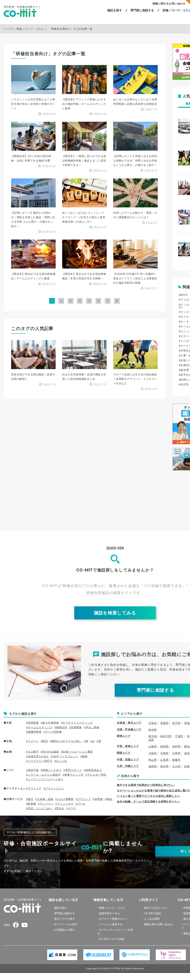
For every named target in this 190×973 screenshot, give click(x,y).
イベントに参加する (110, 924)
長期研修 (76, 727)
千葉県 (179, 736)
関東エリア (124, 735)
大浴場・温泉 (45, 799)
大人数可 (33, 751)
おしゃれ (61, 760)
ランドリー (46, 803)
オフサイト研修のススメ (113, 918)
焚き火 (60, 808)
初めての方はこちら (155, 907)
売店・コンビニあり (40, 808)
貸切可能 (33, 770)
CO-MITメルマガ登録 (111, 938)
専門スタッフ (73, 770)
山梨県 (152, 746)
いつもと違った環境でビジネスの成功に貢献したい (148, 795)
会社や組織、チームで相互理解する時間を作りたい (148, 801)
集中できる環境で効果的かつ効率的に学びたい (146, 784)
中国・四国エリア (128, 759)
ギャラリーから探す (66, 924)
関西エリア (124, 752)
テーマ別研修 (53, 731)
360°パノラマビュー (65, 756)
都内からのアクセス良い (67, 741)
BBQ (109, 799)
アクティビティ (54, 788)
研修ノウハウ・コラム (112, 907)
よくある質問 (152, 918)
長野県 (176, 746)
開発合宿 (61, 727)
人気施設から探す (64, 929)
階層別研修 (35, 731)
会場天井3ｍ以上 (38, 756)
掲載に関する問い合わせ (158, 924)
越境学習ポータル (109, 913)
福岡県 (152, 766)
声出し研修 (92, 727)
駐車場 (32, 803)
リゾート (33, 741)
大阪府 (152, 753)
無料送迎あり (94, 770)
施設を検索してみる (115, 612)
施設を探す (114, 10)
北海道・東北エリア (129, 722)
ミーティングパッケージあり (45, 779)
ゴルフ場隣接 (65, 799)
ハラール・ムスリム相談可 (44, 774)
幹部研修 (33, 722)
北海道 (152, 723)
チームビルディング (40, 727)
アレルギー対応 (97, 774)
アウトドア (35, 788)
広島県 (164, 759)
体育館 (99, 799)
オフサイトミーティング (78, 722)
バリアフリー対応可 (40, 760)
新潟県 (152, 729)
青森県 (164, 723)
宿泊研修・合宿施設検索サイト (23, 899)
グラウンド (84, 799)
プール (81, 803)
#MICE (183, 294)
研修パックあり (52, 770)
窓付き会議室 (50, 751)
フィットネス (65, 803)
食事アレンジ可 (73, 774)
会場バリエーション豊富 (78, 751)
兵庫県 (176, 753)
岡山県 (152, 759)
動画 (85, 756)
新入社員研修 (50, 722)
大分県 (176, 766)
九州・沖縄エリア (128, 765)
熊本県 (164, 766)
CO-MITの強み (152, 913)
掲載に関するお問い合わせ (169, 3)
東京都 (152, 736)
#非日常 (184, 384)
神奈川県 (165, 736)
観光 (30, 799)
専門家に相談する (142, 10)
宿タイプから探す (64, 918)
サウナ (72, 808)
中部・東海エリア (128, 746)
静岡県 (164, 746)
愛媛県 (176, 759)
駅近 (45, 741)
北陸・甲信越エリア (129, 729)
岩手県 (176, 723)
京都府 (164, 753)
